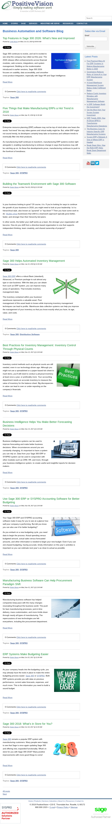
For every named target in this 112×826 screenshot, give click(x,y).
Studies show (11, 214)
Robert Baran (14, 115)
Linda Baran (14, 41)
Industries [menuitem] (53, 801)
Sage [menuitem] (23, 23)
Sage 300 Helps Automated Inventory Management (34, 260)
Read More (7, 82)
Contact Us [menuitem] (82, 23)
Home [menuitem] (5, 23)
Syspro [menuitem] (14, 23)
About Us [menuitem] (61, 801)
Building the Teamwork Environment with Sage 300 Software (39, 183)
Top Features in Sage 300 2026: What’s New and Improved (39, 38)
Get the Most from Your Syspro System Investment (96, 112)
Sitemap (74, 807)
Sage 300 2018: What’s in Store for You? (27, 723)
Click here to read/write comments (31, 91)
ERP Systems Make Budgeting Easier (25, 654)
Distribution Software (30, 334)
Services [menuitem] (33, 23)
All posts (6, 791)
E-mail (52, 807)
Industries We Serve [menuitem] (50, 23)
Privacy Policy (63, 807)
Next (5, 794)
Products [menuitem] (37, 801)
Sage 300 (14, 97)
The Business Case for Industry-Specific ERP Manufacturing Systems (96, 131)
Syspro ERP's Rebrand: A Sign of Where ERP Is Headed (97, 139)
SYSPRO (24, 173)
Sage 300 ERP (9, 276)
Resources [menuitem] (68, 23)
